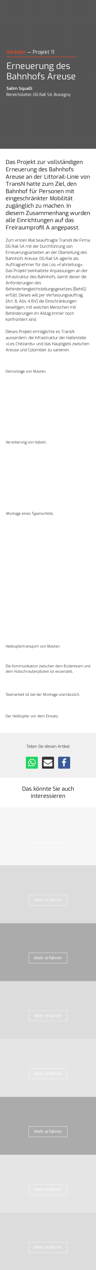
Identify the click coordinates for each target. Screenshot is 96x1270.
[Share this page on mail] (48, 763)
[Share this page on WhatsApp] (32, 763)
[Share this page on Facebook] (64, 763)
